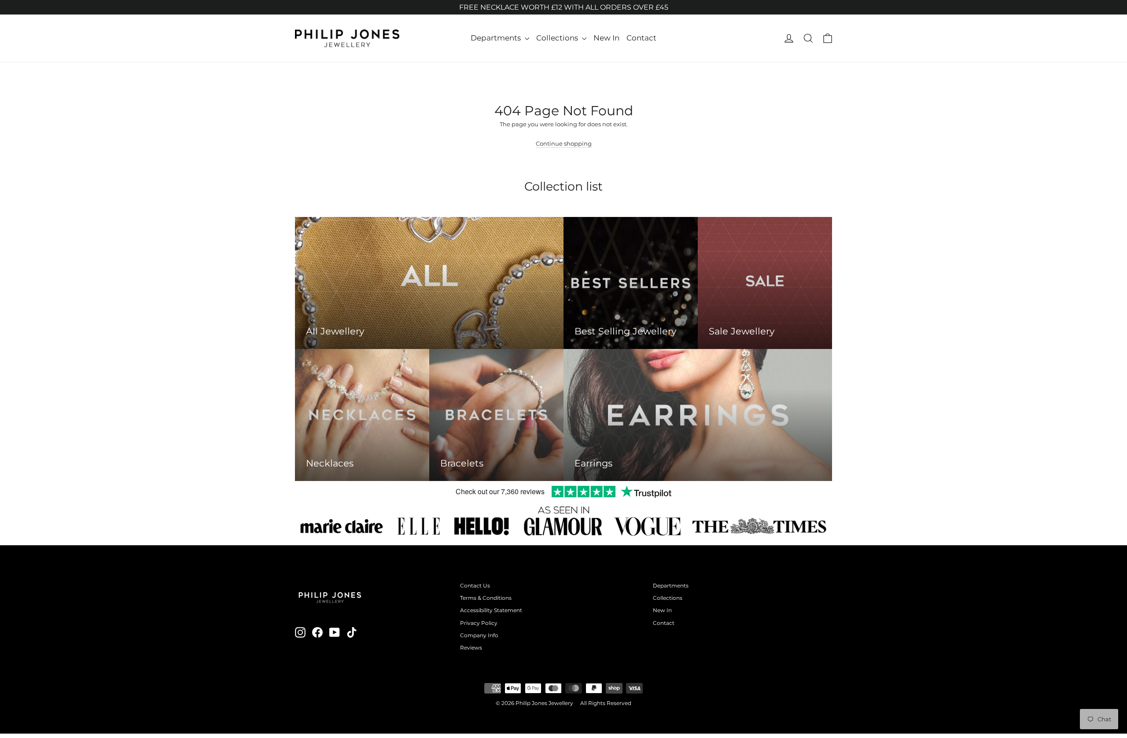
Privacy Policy (478, 623)
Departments (497, 37)
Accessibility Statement (491, 610)
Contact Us (475, 585)
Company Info (479, 635)
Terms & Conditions (486, 598)
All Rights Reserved (605, 703)
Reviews (471, 647)
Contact (641, 37)
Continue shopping (564, 143)
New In (606, 37)
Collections (558, 37)
